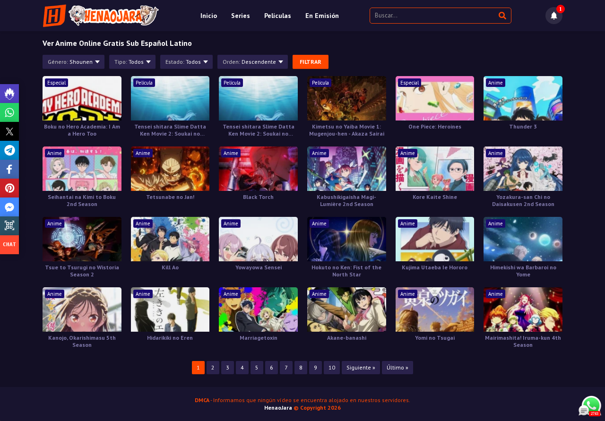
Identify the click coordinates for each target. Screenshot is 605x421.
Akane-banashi (346, 337)
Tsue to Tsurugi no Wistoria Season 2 (82, 271)
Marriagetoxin (258, 337)
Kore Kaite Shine (435, 196)
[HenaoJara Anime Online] (101, 15)
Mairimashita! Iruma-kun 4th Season (523, 341)
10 (331, 367)
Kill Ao (170, 267)
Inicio (208, 15)
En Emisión (322, 15)
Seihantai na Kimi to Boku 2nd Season (82, 200)
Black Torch (258, 196)
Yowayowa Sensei (258, 267)
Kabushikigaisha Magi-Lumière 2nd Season (346, 200)
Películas (277, 15)
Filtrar (310, 61)
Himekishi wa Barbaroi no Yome (523, 271)
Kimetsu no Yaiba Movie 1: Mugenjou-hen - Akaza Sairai (346, 130)
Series (240, 15)
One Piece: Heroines (434, 126)
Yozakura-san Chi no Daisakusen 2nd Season (523, 200)
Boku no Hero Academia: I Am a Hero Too (82, 130)
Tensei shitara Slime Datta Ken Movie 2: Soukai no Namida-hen (170, 130)
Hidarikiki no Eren (170, 337)
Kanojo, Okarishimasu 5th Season (82, 341)
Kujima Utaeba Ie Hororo (434, 267)
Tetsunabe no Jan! (170, 196)
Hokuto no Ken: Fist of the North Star (346, 271)
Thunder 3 (523, 126)
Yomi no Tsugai (435, 337)
